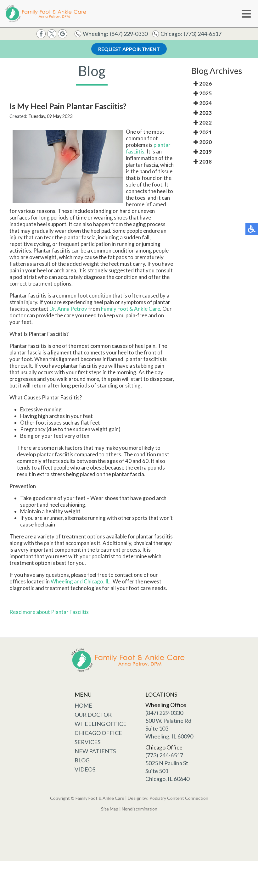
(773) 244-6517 (203, 33)
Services (87, 741)
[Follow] (51, 33)
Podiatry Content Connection (178, 798)
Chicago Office (98, 732)
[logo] (46, 14)
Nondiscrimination (139, 808)
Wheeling (62, 581)
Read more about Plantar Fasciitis (49, 612)
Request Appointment (129, 49)
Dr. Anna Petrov (68, 308)
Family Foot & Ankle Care (130, 308)
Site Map (109, 808)
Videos (85, 769)
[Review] (62, 33)
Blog (82, 760)
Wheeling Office (100, 723)
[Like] (41, 33)
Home (83, 705)
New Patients (95, 751)
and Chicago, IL (91, 581)
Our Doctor (93, 714)
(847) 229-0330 (129, 33)
